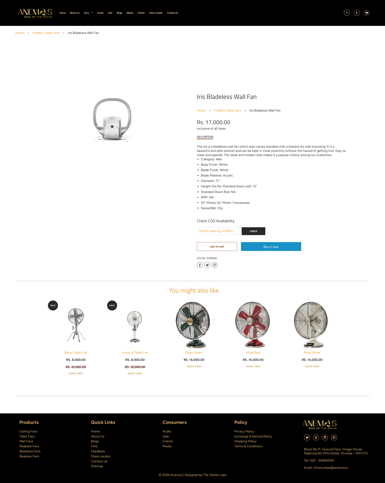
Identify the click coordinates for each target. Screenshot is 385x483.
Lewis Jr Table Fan (135, 352)
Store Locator (100, 456)
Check (253, 231)
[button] (217, 246)
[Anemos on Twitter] (307, 439)
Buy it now (271, 247)
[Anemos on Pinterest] (334, 439)
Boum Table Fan (75, 352)
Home (19, 33)
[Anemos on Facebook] (316, 439)
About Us (97, 436)
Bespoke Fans (29, 456)
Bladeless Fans (29, 451)
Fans (87, 13)
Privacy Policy (244, 431)
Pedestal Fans (29, 446)
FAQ (94, 446)
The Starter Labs (214, 475)
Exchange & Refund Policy (253, 436)
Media (167, 446)
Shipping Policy (245, 441)
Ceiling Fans (28, 431)
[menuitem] (63, 12)
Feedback (98, 451)
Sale (166, 436)
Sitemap (97, 466)
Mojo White (312, 352)
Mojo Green (193, 352)
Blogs (95, 441)
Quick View (76, 373)
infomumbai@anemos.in (330, 468)
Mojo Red (253, 352)
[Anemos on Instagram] (325, 439)
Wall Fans (26, 441)
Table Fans (26, 436)
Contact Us (99, 461)
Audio (167, 431)
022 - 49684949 (322, 460)
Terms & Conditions (248, 446)
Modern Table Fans (46, 33)
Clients (168, 441)
